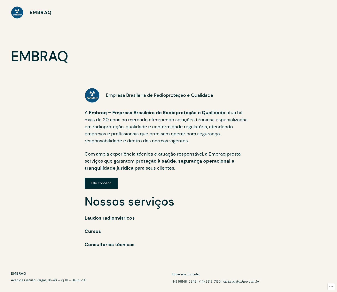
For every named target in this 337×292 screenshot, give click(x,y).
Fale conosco (101, 183)
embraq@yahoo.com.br (241, 282)
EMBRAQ (41, 12)
